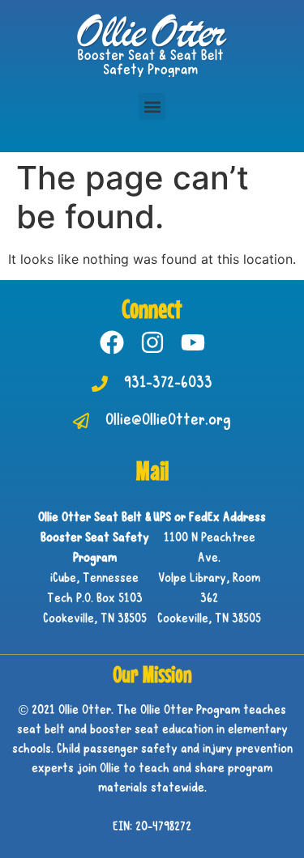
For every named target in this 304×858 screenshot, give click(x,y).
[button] (152, 106)
